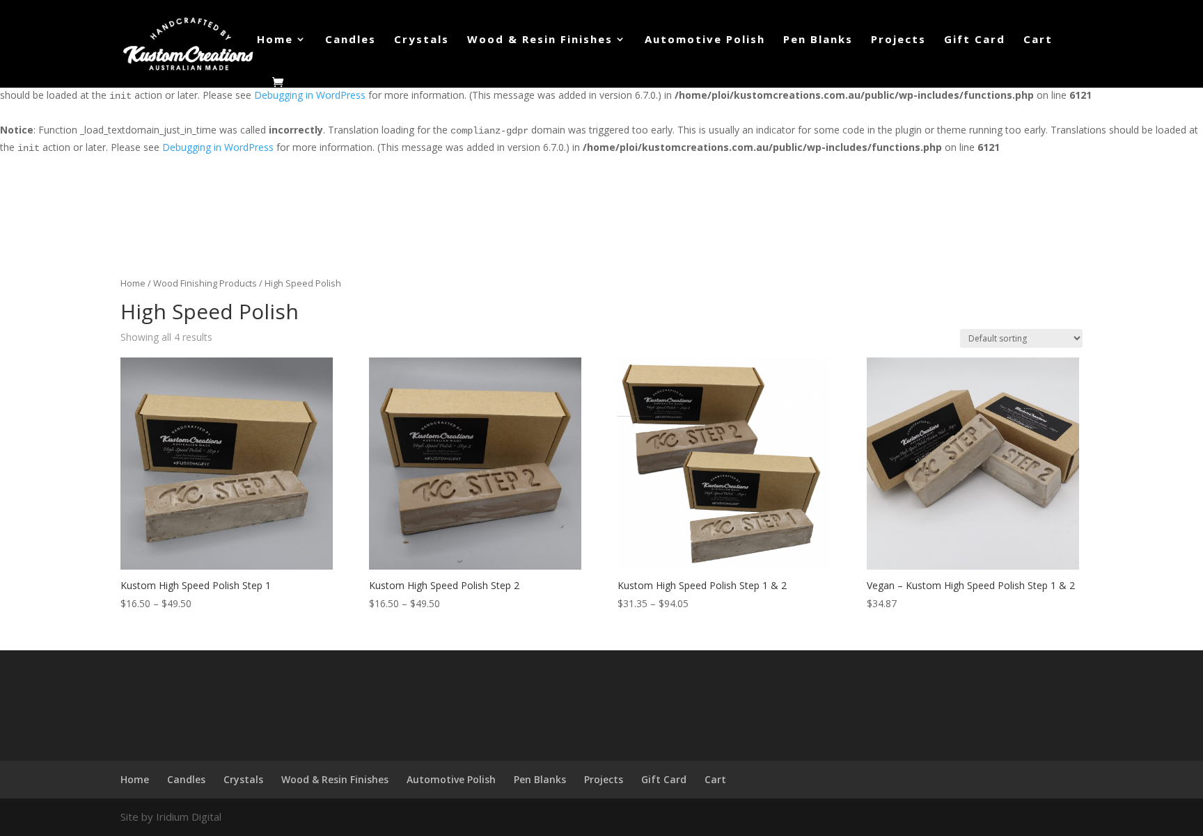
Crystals (421, 40)
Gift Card (974, 40)
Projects (898, 40)
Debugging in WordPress (309, 95)
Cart (1038, 40)
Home (275, 40)
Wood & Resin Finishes (540, 40)
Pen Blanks (818, 40)
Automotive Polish (705, 40)
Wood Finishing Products (205, 283)
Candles (350, 40)
